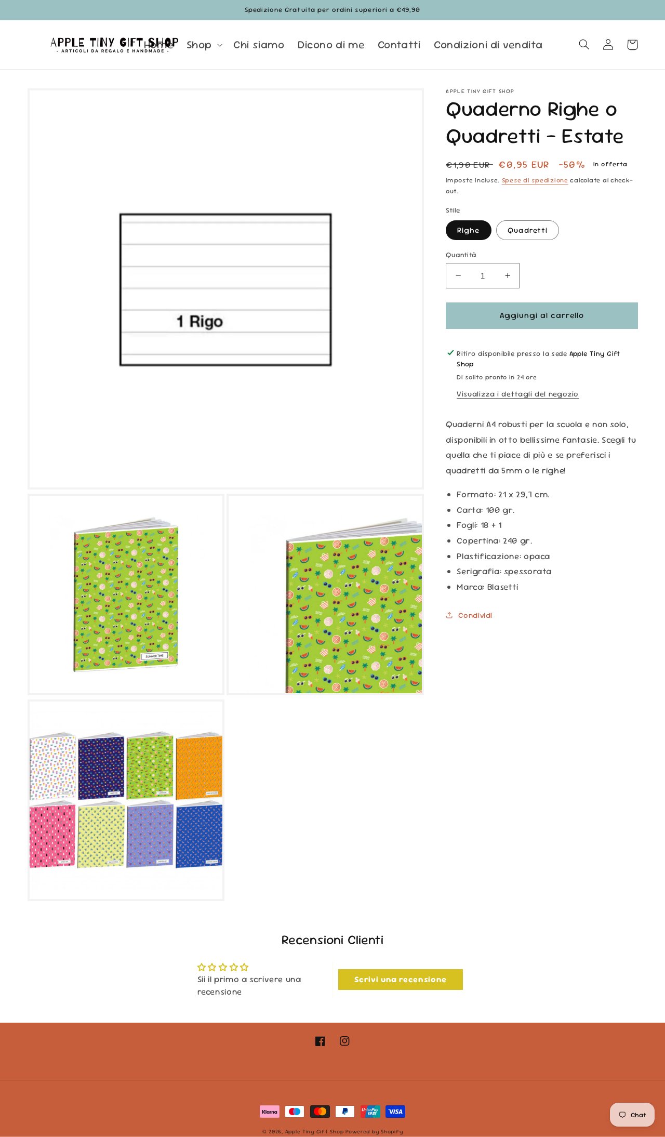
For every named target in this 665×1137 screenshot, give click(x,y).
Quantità (461, 254)
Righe (468, 229)
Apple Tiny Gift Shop (314, 1131)
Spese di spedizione (535, 180)
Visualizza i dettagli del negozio (518, 394)
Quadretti (527, 229)
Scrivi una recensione (400, 979)
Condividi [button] (475, 614)
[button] (203, 44)
